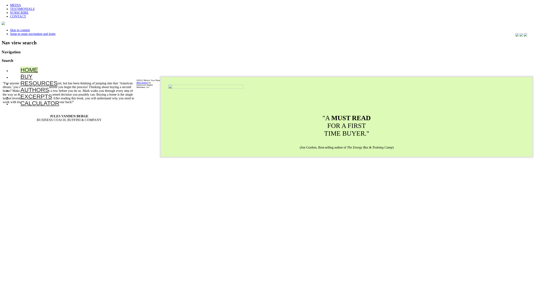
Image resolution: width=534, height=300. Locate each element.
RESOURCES (39, 83)
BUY (26, 76)
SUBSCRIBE (19, 12)
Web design (142, 82)
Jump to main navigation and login (32, 34)
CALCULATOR (39, 103)
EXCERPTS (36, 96)
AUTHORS (34, 90)
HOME (29, 70)
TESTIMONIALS (22, 9)
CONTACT (18, 16)
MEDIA (15, 5)
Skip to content (20, 30)
